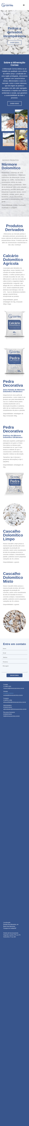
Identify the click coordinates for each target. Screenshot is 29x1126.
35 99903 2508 (7, 693)
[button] (24, 5)
